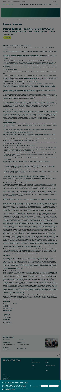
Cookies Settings (35, 385)
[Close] (59, 381)
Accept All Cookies (54, 385)
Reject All (44, 385)
